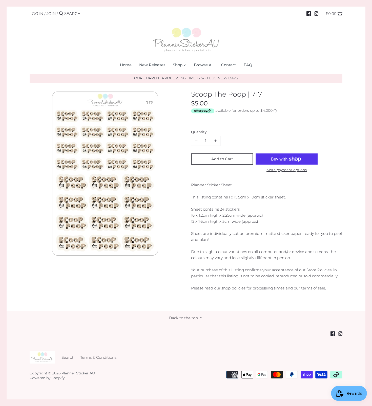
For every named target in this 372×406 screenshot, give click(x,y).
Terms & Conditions (98, 357)
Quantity (199, 132)
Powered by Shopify (47, 378)
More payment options (286, 170)
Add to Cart (222, 158)
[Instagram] (316, 13)
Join (51, 13)
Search (67, 357)
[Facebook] (308, 13)
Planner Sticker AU (78, 373)
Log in (36, 13)
